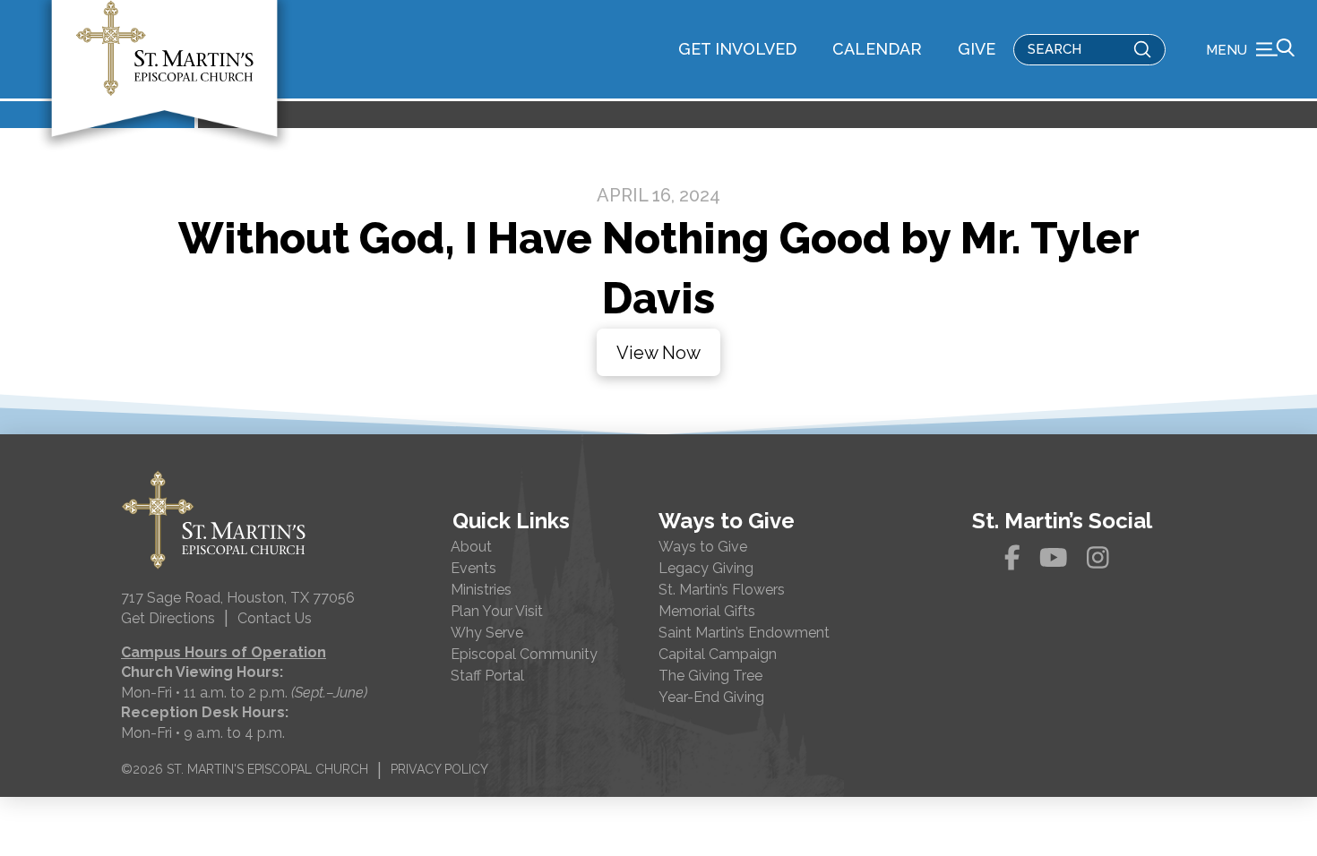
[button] (1250, 49)
